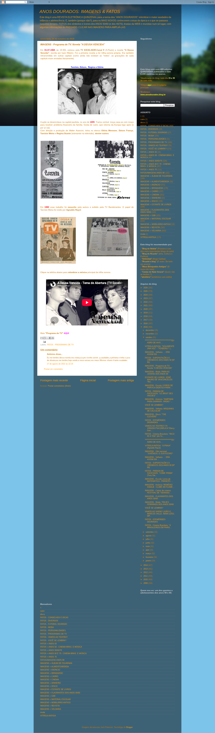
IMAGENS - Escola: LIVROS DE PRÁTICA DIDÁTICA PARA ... (159, 386)
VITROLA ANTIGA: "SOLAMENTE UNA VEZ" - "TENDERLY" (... (159, 347)
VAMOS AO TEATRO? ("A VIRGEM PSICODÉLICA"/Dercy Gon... (159, 428)
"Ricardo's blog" (149, 262)
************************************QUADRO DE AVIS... (159, 341)
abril (148, 550)
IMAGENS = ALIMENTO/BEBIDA (154, 182)
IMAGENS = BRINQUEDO (151, 188)
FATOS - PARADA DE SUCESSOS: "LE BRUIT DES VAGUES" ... (159, 393)
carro (142, 119)
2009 (145, 583)
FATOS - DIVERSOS (149, 129)
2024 (145, 295)
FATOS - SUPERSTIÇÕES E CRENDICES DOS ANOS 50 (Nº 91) (160, 360)
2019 (145, 313)
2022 (145, 302)
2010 (145, 580)
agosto (149, 536)
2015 (145, 327)
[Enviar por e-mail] (41, 338)
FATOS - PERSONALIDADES (153, 139)
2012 (145, 572)
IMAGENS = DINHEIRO (150, 198)
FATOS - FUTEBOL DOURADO (153, 133)
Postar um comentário (53, 369)
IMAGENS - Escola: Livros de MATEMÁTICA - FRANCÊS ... (159, 480)
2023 (145, 298)
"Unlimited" (147, 259)
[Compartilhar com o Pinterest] (52, 338)
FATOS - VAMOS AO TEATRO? (154, 146)
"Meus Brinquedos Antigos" (154, 267)
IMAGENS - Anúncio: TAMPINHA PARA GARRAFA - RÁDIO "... (159, 400)
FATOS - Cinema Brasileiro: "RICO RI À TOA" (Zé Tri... (159, 435)
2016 (145, 324)
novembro (150, 334)
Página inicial (88, 380)
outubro (149, 337)
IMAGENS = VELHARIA (150, 231)
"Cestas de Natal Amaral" (153, 272)
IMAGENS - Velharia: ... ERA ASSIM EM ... (157, 353)
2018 (145, 316)
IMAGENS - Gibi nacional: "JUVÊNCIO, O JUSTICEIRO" (159, 452)
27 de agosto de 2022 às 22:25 (60, 364)
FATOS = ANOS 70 (148, 170)
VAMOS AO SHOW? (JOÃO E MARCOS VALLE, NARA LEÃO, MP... (159, 514)
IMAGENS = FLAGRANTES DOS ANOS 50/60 (60, 693)
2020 (145, 309)
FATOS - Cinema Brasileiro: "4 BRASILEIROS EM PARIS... (158, 526)
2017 (145, 320)
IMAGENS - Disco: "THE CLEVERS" (155, 415)
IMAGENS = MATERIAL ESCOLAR (155, 219)
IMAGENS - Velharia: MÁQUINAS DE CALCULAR (159, 410)
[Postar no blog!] (44, 338)
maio (148, 546)
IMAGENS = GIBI (148, 216)
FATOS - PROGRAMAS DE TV (60, 345)
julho (148, 539)
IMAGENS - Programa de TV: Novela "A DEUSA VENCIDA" (158, 367)
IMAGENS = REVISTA (150, 228)
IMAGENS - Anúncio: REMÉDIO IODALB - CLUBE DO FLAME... (159, 486)
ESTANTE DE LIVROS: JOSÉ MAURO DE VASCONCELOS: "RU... (159, 379)
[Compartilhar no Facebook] (50, 338)
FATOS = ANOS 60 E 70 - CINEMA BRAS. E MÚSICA (155, 165)
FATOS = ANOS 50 (148, 152)
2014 (145, 565)
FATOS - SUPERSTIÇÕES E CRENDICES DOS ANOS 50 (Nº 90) (160, 465)
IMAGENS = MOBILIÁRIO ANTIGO (155, 224)
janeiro (149, 561)
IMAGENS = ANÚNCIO (150, 185)
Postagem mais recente (54, 380)
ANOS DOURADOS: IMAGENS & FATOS (79, 11)
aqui (150, 85)
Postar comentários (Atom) (59, 386)
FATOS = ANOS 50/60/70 (151, 161)
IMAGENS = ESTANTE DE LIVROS (155, 205)
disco (142, 123)
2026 (145, 288)
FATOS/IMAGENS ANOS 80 (152, 173)
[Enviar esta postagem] (44, 342)
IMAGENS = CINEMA (149, 195)
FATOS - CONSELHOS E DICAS (154, 126)
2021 (145, 306)
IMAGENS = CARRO (149, 191)
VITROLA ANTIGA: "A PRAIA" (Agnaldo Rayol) (158, 447)
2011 (145, 576)
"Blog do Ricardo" (150, 254)
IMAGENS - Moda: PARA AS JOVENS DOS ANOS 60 (157, 373)
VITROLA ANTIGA (148, 237)
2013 (145, 569)
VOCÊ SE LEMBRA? (154, 405)
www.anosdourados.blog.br (153, 95)
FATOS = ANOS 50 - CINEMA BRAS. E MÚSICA (61, 647)
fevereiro (150, 557)
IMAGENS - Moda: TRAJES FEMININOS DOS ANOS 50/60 (159, 503)
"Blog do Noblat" (149, 249)
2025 (145, 291)
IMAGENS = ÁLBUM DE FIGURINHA (156, 176)
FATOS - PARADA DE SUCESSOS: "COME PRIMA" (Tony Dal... (159, 473)
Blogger (129, 727)
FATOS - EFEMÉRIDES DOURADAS (155, 421)
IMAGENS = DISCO (149, 201)
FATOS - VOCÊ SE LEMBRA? (153, 149)
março (149, 554)
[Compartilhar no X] (47, 338)
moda (142, 234)
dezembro (150, 330)
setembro (150, 532)
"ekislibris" (146, 277)
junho (148, 543)
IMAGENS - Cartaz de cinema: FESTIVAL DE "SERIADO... (158, 492)
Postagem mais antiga (121, 380)
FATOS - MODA (147, 136)
